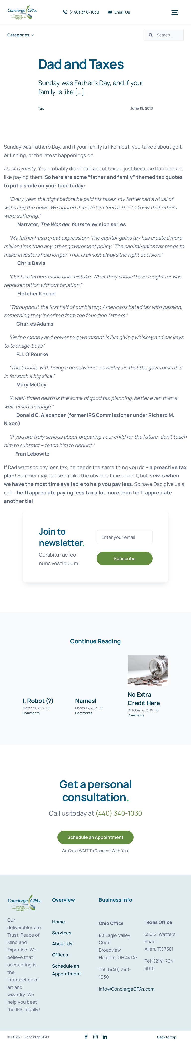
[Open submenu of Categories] (31, 35)
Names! (86, 700)
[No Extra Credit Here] (148, 670)
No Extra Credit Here (144, 698)
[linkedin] (105, 1037)
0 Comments (36, 710)
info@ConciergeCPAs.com (126, 989)
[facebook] (86, 1037)
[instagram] (95, 1037)
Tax (41, 108)
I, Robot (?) (38, 700)
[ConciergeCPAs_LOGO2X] (22, 7)
